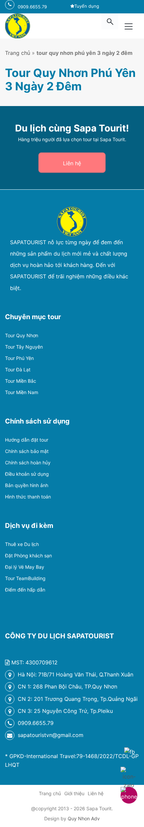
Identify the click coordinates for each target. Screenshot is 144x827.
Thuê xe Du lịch (22, 544)
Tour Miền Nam (21, 392)
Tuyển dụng (86, 6)
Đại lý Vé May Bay (24, 567)
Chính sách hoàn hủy (28, 462)
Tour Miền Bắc (20, 381)
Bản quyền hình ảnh (26, 485)
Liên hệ (72, 163)
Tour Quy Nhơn (21, 335)
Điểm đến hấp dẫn (25, 589)
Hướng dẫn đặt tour (26, 440)
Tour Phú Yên (19, 358)
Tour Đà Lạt (17, 369)
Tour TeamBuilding (25, 578)
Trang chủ (17, 53)
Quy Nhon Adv (84, 818)
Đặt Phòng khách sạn (28, 555)
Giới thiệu (74, 793)
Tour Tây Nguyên (24, 347)
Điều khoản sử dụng (27, 474)
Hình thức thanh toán (28, 496)
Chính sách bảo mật (27, 451)
